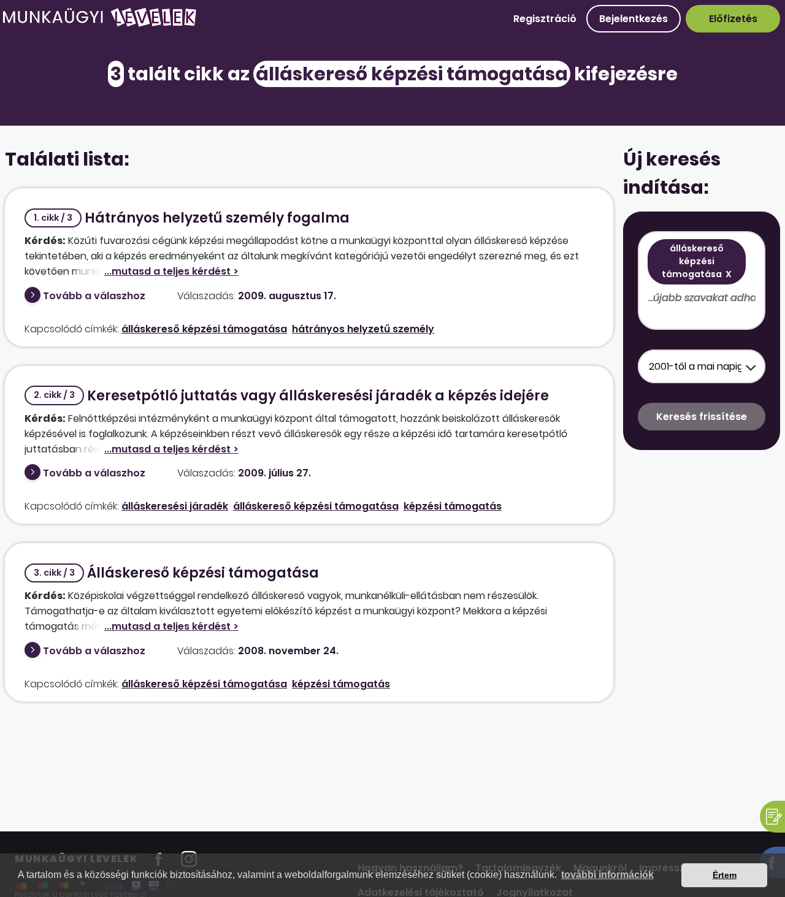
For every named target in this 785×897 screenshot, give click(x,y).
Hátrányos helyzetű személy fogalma (192, 217)
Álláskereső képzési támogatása (176, 572)
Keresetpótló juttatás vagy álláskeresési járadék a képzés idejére (291, 395)
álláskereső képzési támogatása (204, 329)
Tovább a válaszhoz (94, 296)
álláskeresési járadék (174, 506)
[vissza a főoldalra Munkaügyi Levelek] (99, 24)
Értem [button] (725, 875)
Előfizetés (733, 19)
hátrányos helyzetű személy (363, 329)
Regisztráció (544, 19)
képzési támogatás (453, 506)
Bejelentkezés (633, 19)
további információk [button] (607, 874)
